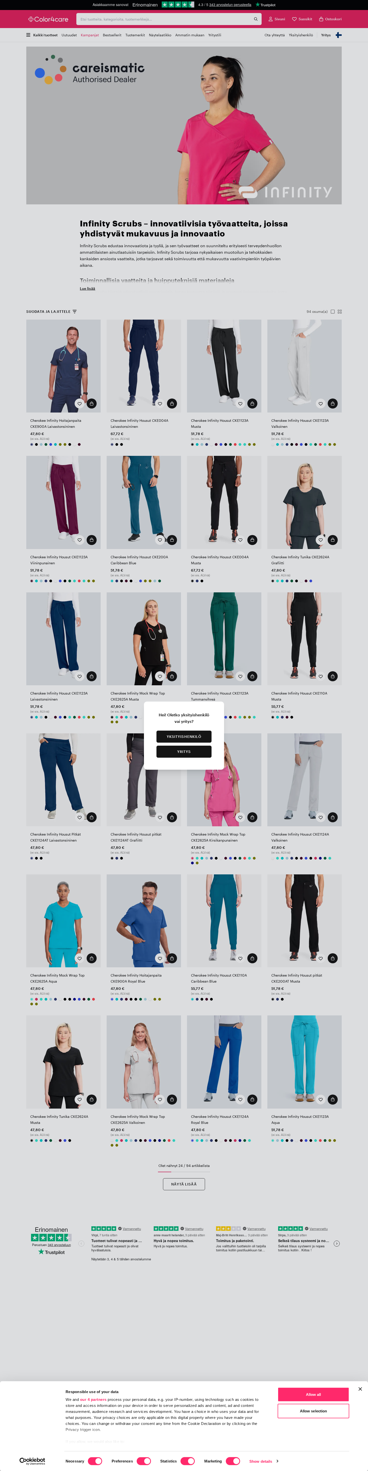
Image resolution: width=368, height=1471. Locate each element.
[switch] (144, 1461)
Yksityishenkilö (184, 736)
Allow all (313, 1394)
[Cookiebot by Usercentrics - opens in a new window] (32, 1461)
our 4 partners (93, 1399)
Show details (260, 1461)
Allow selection (313, 1411)
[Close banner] (360, 1389)
